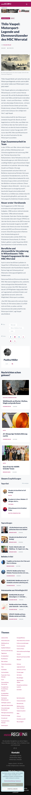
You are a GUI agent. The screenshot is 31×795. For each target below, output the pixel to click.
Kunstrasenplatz (21, 646)
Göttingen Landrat (6, 702)
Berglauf (19, 659)
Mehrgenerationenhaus (7, 712)
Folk (2, 667)
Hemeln (19, 654)
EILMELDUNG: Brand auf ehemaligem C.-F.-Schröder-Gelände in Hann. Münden (17, 597)
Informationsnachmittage (23, 651)
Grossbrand (4, 718)
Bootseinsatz (20, 703)
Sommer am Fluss (21, 669)
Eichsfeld (19, 689)
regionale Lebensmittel (7, 705)
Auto (12, 331)
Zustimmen (12, 784)
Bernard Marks (6, 472)
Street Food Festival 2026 (23, 657)
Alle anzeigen (25, 483)
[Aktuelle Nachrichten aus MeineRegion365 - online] (6, 4)
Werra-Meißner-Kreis (16, 328)
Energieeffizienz (21, 637)
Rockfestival (4, 658)
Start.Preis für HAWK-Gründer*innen (11, 468)
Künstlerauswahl (21, 719)
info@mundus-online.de (18, 765)
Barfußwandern (21, 698)
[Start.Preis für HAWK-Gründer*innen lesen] (15, 453)
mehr (6, 363)
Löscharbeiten (5, 672)
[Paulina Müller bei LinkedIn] (12, 364)
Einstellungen (12, 789)
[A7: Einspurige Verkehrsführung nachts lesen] (15, 420)
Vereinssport (4, 725)
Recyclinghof (20, 721)
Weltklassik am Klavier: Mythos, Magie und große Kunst (15, 402)
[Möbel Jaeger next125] (15, 11)
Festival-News (20, 648)
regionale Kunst (21, 667)
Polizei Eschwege (5, 715)
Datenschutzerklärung (9, 781)
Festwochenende (21, 700)
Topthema (10, 504)
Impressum (18, 781)
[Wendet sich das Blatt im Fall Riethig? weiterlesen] (4, 539)
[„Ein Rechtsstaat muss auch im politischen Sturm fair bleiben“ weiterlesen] (4, 529)
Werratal (13, 325)
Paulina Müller (7, 44)
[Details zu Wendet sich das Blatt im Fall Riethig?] (5, 491)
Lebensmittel (4, 637)
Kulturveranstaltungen (22, 643)
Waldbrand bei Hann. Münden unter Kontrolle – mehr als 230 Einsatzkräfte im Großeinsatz (18, 606)
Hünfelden (4, 669)
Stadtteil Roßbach (5, 647)
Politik (10, 495)
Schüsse (19, 664)
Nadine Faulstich (21, 710)
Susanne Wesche (7, 406)
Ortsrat (19, 716)
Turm (2, 679)
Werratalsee (4, 661)
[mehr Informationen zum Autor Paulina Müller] (7, 352)
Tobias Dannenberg (6, 664)
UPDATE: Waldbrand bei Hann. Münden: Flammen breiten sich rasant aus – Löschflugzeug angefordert (18, 573)
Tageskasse (4, 653)
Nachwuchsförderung (6, 650)
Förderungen (20, 672)
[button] (26, 4)
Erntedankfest (4, 656)
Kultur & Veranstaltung (14, 513)
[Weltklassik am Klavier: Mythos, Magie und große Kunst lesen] (15, 387)
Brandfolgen (20, 677)
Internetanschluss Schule (23, 640)
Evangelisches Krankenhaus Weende (4, 688)
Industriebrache (5, 640)
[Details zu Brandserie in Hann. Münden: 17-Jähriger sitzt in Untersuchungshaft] (5, 500)
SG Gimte (19, 675)
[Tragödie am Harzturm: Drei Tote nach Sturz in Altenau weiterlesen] (3, 562)
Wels (18, 713)
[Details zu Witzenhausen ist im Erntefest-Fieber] (5, 509)
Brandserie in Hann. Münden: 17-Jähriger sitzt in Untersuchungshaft (18, 501)
